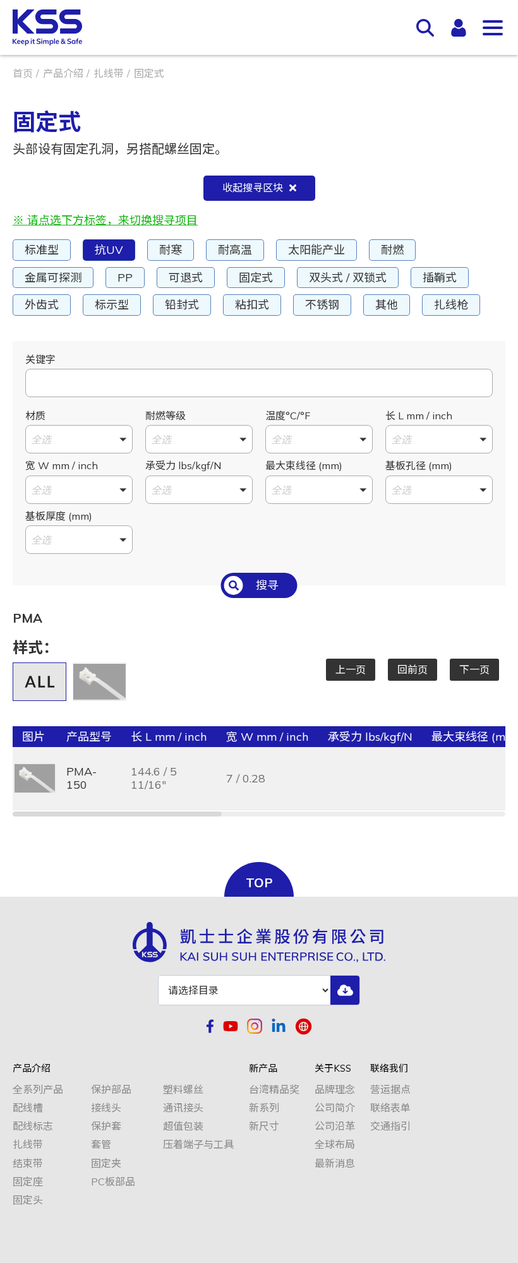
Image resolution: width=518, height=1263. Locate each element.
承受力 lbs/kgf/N (183, 465)
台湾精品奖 (274, 1090)
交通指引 (390, 1126)
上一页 (350, 669)
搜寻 (267, 585)
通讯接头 (183, 1108)
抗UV (109, 249)
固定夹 (106, 1164)
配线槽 (28, 1108)
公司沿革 (335, 1126)
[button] (79, 439)
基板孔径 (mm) (418, 465)
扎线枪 (451, 304)
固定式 (256, 277)
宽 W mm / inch (61, 465)
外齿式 (42, 304)
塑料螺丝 (183, 1090)
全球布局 (335, 1145)
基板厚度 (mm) (58, 516)
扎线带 (108, 73)
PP (125, 277)
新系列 (264, 1108)
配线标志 (33, 1126)
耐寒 (170, 249)
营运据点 (390, 1090)
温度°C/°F (287, 415)
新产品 (263, 1068)
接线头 (106, 1108)
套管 (101, 1145)
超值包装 (183, 1126)
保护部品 (111, 1090)
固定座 (28, 1182)
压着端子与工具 (198, 1145)
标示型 (112, 304)
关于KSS (333, 1068)
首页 (23, 73)
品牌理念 (335, 1090)
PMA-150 (81, 778)
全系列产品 (38, 1090)
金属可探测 (53, 277)
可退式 (186, 277)
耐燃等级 (165, 415)
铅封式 (182, 304)
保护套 (106, 1126)
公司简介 (335, 1108)
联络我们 (389, 1068)
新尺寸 (264, 1126)
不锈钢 (322, 304)
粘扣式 (252, 304)
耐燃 (392, 249)
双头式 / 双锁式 (348, 277)
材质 (35, 415)
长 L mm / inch (418, 415)
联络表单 (390, 1108)
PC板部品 (113, 1182)
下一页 (474, 669)
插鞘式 (440, 277)
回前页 (412, 669)
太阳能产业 (316, 249)
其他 (386, 304)
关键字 (40, 359)
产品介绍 (63, 73)
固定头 (28, 1200)
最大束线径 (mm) (303, 465)
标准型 (42, 249)
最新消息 (335, 1164)
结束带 (28, 1164)
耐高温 (235, 249)
